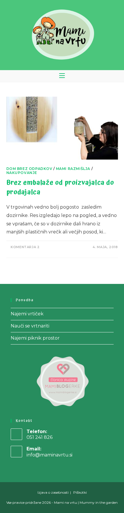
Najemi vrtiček (27, 314)
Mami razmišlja (73, 168)
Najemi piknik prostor (35, 338)
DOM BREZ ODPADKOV (29, 168)
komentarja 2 (25, 247)
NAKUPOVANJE (21, 173)
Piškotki (80, 492)
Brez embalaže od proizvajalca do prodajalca (60, 187)
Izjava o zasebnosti (53, 492)
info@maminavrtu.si (49, 455)
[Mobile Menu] (62, 76)
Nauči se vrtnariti (30, 326)
